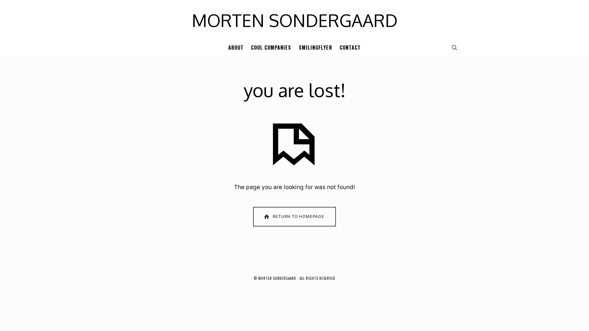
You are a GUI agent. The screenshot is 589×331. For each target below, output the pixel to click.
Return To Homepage (298, 216)
